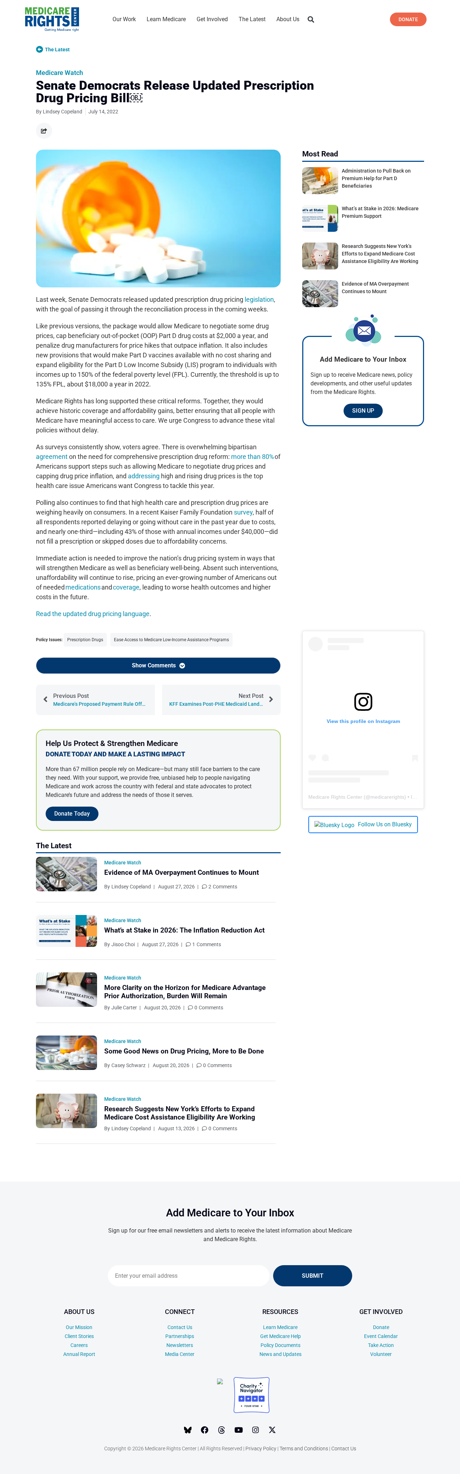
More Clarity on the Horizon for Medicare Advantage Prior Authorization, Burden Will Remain (185, 992)
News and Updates (280, 1354)
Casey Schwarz (128, 1065)
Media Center (179, 1354)
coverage (126, 587)
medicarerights (387, 797)
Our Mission (79, 1327)
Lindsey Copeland (131, 886)
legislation (259, 299)
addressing (144, 476)
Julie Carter (124, 1007)
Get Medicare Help (280, 1336)
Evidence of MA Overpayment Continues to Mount (181, 872)
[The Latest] (39, 49)
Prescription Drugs (85, 639)
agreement (52, 456)
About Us (287, 19)
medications (83, 587)
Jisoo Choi (123, 944)
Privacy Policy (260, 1448)
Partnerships (179, 1336)
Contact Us (179, 1327)
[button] (311, 19)
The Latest (252, 19)
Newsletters (179, 1345)
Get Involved (212, 19)
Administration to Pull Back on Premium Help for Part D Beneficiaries (376, 178)
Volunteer (381, 1354)
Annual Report (79, 1354)
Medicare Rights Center (335, 797)
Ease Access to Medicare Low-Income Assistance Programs (171, 639)
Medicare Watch (59, 72)
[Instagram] (255, 1430)
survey (243, 512)
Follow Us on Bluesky (385, 824)
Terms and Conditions (304, 1448)
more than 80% (252, 456)
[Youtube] (238, 1430)
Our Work (124, 19)
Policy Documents (280, 1345)
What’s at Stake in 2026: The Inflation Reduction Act (184, 930)
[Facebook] (204, 1430)
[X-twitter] (272, 1430)
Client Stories (79, 1336)
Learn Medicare (166, 19)
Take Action (381, 1345)
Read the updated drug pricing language (93, 614)
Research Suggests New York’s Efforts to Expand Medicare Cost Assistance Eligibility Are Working (179, 1113)
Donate (381, 1327)
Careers (79, 1345)
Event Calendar (381, 1336)
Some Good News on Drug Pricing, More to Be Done (184, 1051)
